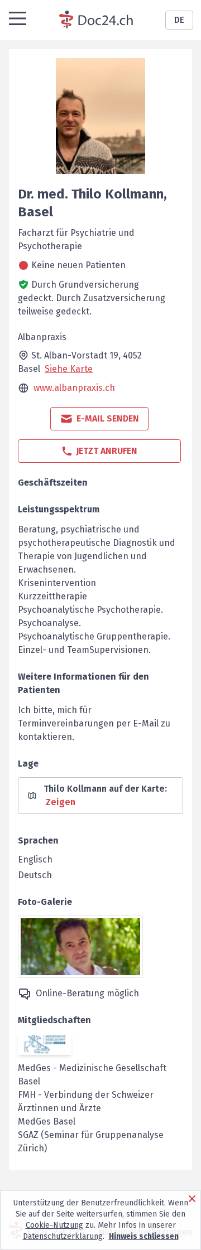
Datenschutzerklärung (63, 1236)
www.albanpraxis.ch (74, 387)
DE (179, 19)
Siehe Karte (69, 369)
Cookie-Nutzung (54, 1225)
